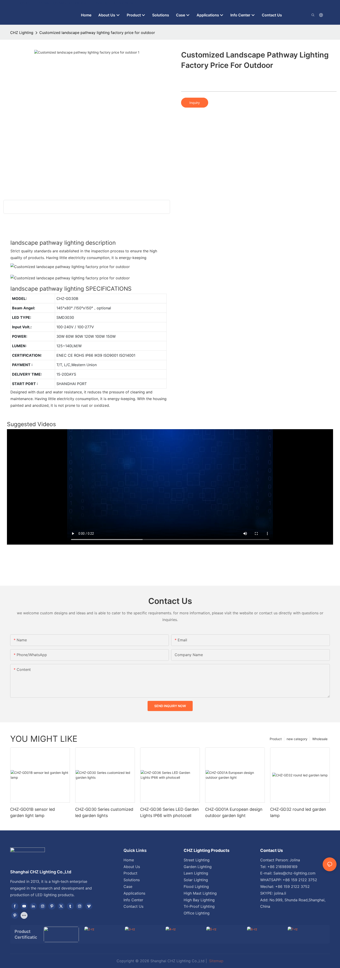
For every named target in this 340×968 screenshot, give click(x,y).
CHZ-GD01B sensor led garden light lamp (32, 812)
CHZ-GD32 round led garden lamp (298, 812)
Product (276, 739)
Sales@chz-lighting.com (294, 873)
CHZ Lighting (21, 32)
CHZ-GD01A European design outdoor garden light (234, 812)
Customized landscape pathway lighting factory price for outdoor (97, 32)
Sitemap (215, 961)
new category (297, 739)
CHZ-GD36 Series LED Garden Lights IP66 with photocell (169, 812)
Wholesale (320, 739)
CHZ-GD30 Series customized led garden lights (104, 812)
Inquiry (194, 103)
